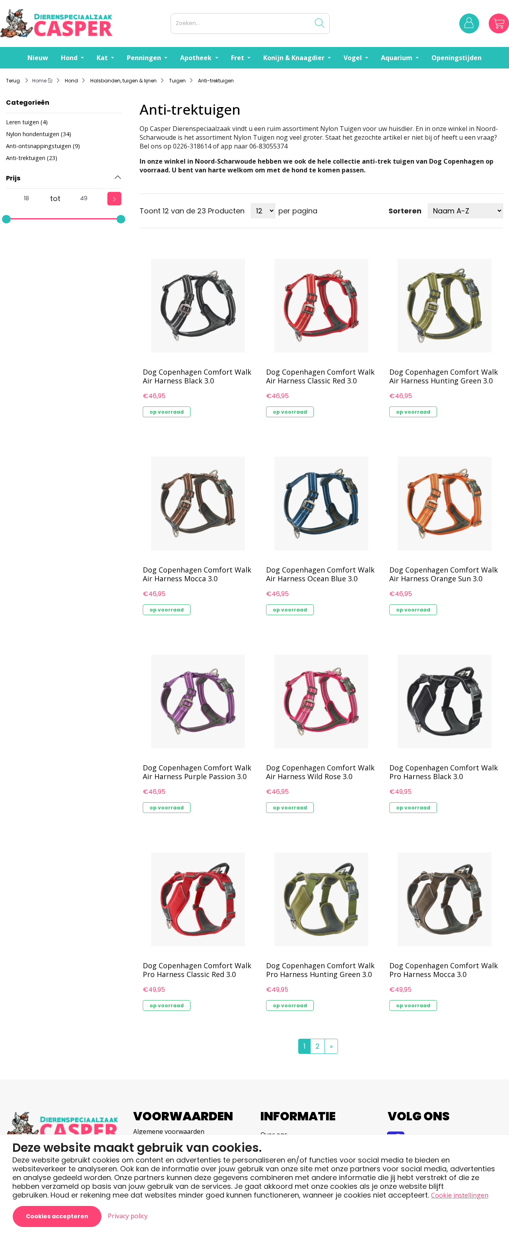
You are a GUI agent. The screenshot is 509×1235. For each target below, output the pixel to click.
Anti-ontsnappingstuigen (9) (43, 146)
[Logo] (83, 23)
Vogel (353, 57)
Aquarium (397, 57)
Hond (70, 57)
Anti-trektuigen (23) (31, 158)
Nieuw (37, 57)
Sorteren (405, 211)
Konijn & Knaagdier (294, 57)
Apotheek (196, 57)
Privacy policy (128, 1216)
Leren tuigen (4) (27, 122)
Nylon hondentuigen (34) (38, 134)
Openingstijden (456, 57)
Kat (103, 57)
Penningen (145, 57)
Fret (238, 57)
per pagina (297, 211)
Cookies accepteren (57, 1216)
